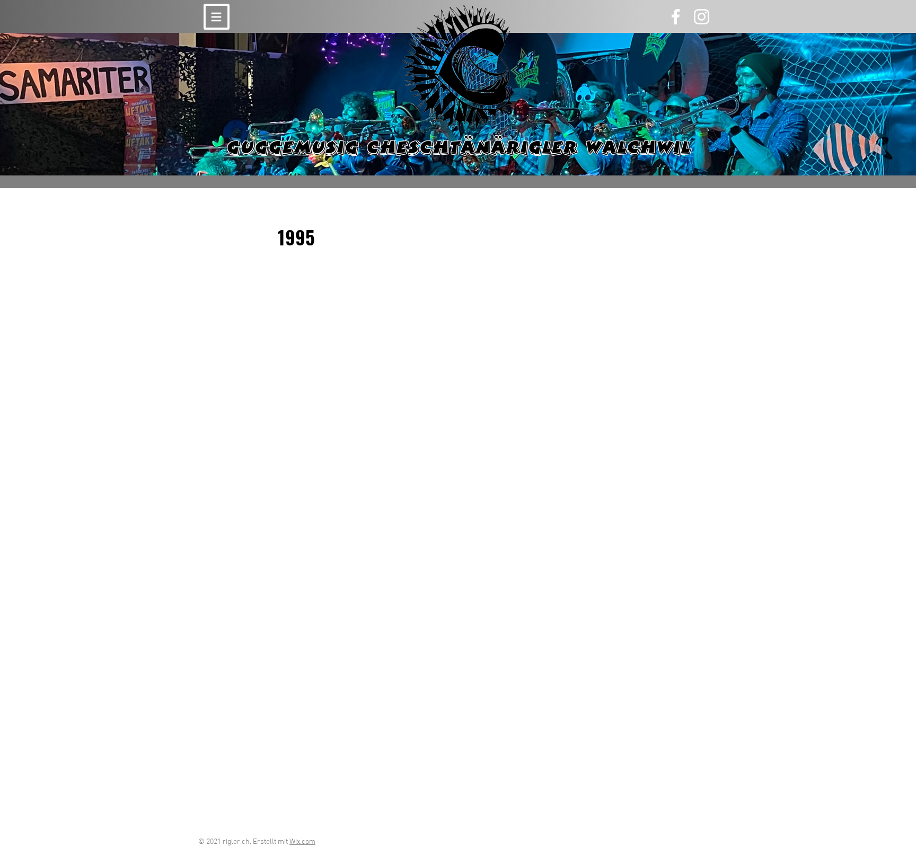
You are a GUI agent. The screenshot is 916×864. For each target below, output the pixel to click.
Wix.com (302, 842)
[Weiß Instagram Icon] (701, 16)
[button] (217, 17)
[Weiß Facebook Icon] (675, 16)
